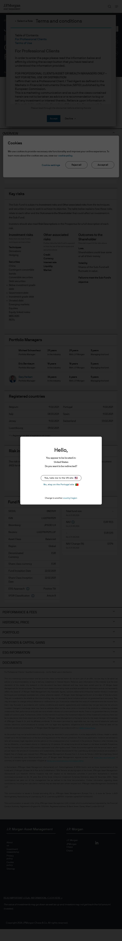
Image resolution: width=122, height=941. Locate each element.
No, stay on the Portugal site (59, 485)
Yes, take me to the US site (58, 478)
